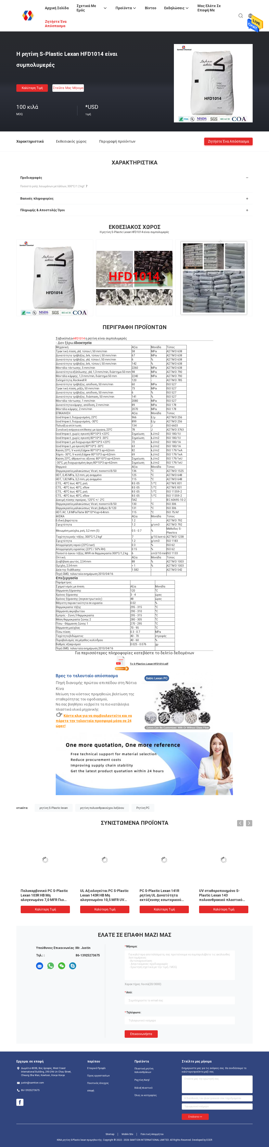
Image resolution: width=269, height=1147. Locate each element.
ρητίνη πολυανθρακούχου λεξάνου (102, 807)
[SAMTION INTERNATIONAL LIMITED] (28, 15)
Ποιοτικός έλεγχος (98, 1083)
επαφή (90, 1090)
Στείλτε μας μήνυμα (68, 88)
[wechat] (61, 965)
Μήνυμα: (131, 946)
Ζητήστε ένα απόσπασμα (228, 141)
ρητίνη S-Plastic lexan (54, 807)
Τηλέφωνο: (133, 1012)
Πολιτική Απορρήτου (152, 1134)
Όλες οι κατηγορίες (145, 1095)
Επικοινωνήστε (141, 1034)
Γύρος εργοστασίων (98, 1075)
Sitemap (110, 1134)
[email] (39, 965)
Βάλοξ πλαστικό (143, 1087)
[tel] (83, 965)
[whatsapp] (50, 965)
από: (129, 992)
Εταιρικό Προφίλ (96, 1068)
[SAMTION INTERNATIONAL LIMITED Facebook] (19, 1102)
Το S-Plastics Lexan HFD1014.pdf (149, 664)
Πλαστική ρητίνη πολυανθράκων (143, 1070)
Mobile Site (127, 1134)
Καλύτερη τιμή (32, 88)
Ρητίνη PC (142, 807)
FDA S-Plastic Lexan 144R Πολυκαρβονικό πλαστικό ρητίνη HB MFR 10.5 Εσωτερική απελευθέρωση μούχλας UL (162, 900)
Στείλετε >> (195, 1116)
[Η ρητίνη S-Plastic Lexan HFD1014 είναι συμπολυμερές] (213, 83)
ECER (209, 1140)
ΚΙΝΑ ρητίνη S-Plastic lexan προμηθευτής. (80, 1140)
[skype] (72, 965)
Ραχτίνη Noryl (141, 1080)
